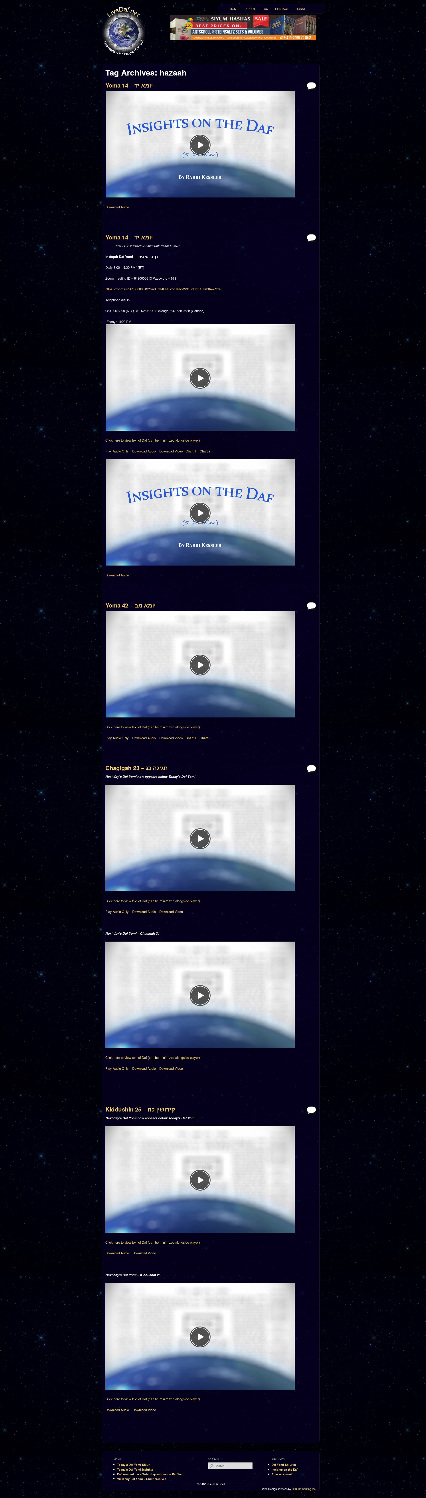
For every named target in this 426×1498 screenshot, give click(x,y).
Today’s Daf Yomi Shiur (133, 1464)
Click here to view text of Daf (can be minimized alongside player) (152, 440)
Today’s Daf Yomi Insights (135, 1469)
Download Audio (117, 207)
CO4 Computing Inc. (304, 1489)
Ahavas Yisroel (282, 1474)
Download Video (171, 451)
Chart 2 (205, 451)
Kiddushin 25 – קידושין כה (140, 1109)
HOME (234, 9)
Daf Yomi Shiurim (284, 1464)
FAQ (265, 9)
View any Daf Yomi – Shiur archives (141, 1479)
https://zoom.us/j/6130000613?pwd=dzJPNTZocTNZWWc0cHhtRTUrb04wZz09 (163, 289)
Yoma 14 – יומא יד (129, 85)
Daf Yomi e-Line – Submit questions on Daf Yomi (150, 1474)
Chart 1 (190, 451)
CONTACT (282, 9)
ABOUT (250, 9)
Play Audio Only (117, 451)
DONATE (302, 9)
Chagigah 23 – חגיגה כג (136, 768)
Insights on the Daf (285, 1469)
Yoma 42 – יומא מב (130, 605)
